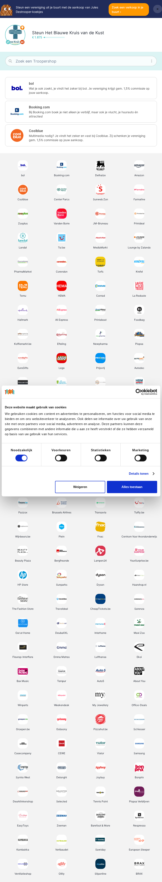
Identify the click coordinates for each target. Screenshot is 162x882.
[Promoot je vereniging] (22, 42)
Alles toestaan (132, 487)
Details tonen (138, 473)
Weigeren (80, 487)
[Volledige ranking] (22, 28)
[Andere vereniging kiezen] (8, 42)
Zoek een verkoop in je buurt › (127, 9)
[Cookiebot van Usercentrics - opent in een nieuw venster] (138, 392)
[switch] (61, 458)
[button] (81, 88)
